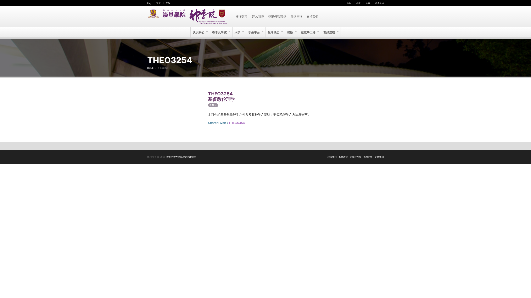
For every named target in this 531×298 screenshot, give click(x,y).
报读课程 (241, 16)
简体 (168, 3)
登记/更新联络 (277, 16)
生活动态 (274, 32)
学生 (349, 3)
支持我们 (312, 16)
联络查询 (296, 16)
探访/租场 (257, 16)
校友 (358, 3)
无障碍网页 (355, 156)
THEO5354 (237, 123)
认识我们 (199, 32)
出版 (290, 32)
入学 (238, 32)
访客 (368, 3)
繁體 (158, 3)
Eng (149, 3)
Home (150, 68)
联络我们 (332, 156)
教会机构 (379, 3)
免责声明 (368, 156)
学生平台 (254, 32)
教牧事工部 (308, 32)
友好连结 (329, 32)
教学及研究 (219, 32)
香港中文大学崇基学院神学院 (181, 156)
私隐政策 (343, 156)
